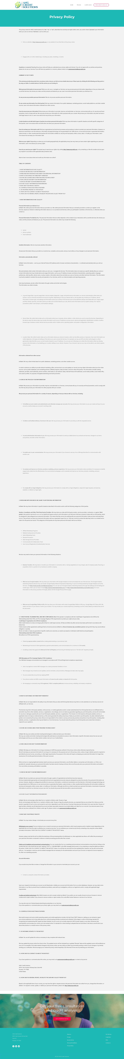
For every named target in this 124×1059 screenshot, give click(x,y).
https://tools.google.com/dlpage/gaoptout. (41, 585)
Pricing (79, 4)
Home (71, 4)
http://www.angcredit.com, (40, 42)
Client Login (88, 4)
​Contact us (108, 1042)
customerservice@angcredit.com (76, 69)
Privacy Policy (70, 1045)
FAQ (107, 1040)
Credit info (108, 1037)
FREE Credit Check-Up (101, 4)
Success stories (70, 1040)
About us (69, 1034)
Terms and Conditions (72, 1042)
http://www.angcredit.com (71, 985)
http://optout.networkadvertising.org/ (55, 587)
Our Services (108, 1034)
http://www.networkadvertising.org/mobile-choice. (80, 587)
